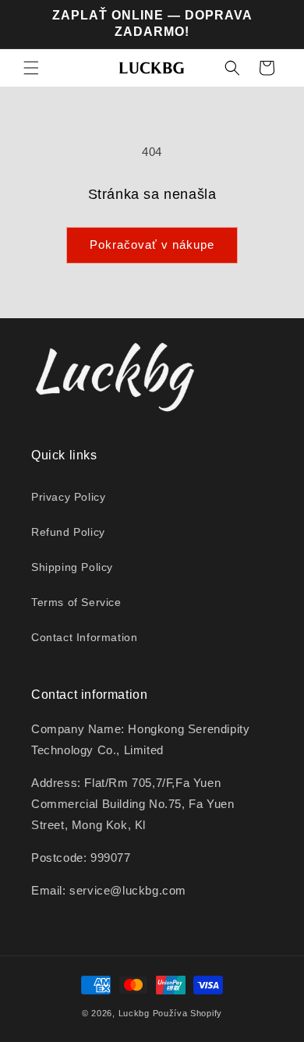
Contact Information (84, 637)
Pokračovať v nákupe (152, 244)
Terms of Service (76, 602)
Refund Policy (68, 532)
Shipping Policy (72, 567)
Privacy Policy (68, 497)
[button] (31, 68)
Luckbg (134, 1013)
